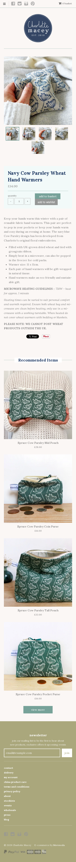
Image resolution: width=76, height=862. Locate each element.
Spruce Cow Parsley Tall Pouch (38, 610)
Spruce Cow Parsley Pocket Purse (38, 694)
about (7, 796)
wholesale (10, 810)
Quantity (12, 195)
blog (6, 819)
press (7, 814)
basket (67, 3)
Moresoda (59, 845)
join (67, 753)
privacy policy (12, 791)
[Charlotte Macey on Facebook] (13, 3)
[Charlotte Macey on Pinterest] (33, 3)
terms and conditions (16, 786)
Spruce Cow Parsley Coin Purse (38, 526)
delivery (8, 772)
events (8, 805)
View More (38, 709)
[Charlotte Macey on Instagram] (26, 3)
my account (11, 777)
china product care (15, 781)
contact (8, 767)
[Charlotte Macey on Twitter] (20, 3)
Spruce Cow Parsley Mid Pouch (38, 443)
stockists (9, 800)
